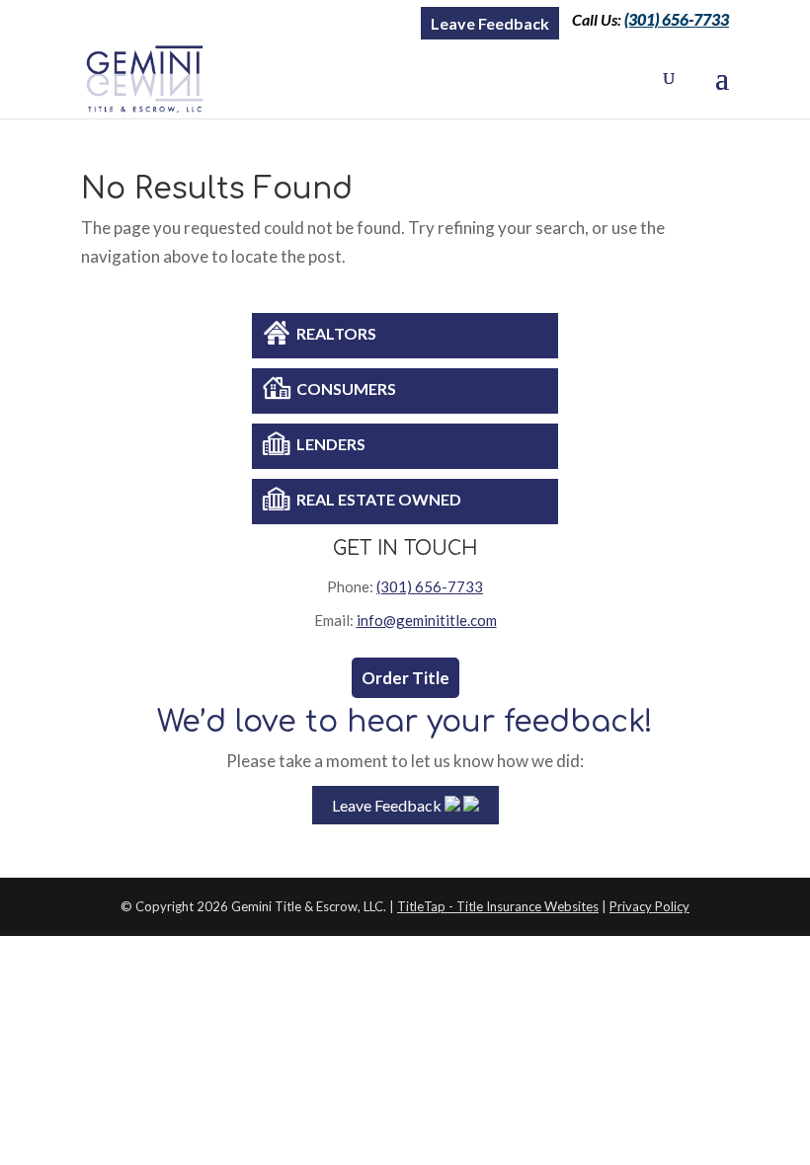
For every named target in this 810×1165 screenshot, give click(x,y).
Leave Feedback (490, 23)
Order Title (405, 677)
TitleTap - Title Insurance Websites (498, 906)
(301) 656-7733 (676, 19)
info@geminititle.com (427, 620)
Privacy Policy (649, 906)
